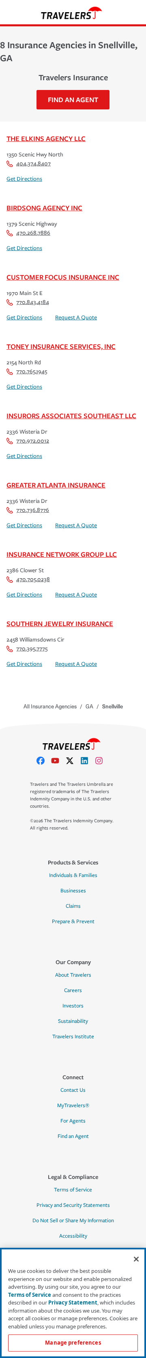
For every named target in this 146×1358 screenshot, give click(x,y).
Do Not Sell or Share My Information (73, 1220)
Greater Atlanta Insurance (55, 485)
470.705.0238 (33, 579)
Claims (73, 906)
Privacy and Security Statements (73, 1205)
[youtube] (58, 761)
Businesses (73, 891)
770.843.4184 (32, 302)
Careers (73, 990)
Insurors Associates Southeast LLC (71, 415)
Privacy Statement (72, 1302)
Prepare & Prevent (73, 921)
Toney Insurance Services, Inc (61, 346)
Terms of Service (73, 1190)
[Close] (136, 1259)
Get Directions (24, 178)
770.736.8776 (32, 510)
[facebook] (43, 761)
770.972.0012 (32, 440)
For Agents (73, 1121)
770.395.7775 (31, 648)
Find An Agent (73, 99)
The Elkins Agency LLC (46, 138)
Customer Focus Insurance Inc (62, 277)
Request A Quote (76, 317)
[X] (73, 761)
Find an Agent (73, 1136)
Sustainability (73, 1021)
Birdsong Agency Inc (44, 207)
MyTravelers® (73, 1105)
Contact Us (73, 1090)
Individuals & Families (73, 875)
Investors (73, 1006)
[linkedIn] (87, 761)
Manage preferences (73, 1342)
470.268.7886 (33, 232)
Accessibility (73, 1236)
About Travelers (73, 975)
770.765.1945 (31, 371)
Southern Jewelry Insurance (59, 623)
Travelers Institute (73, 1036)
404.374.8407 (33, 163)
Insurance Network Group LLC (61, 554)
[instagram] (102, 761)
